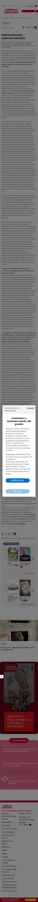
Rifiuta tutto (17, 491)
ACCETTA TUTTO (17, 480)
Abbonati (30, 408)
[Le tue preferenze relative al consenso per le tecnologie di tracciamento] (1, 676)
